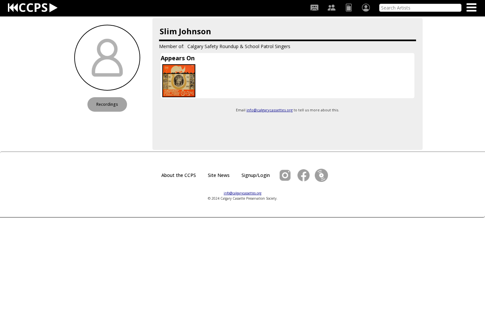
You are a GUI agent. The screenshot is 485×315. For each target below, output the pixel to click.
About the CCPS (178, 175)
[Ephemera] (349, 8)
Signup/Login (256, 175)
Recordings (107, 104)
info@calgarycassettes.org (269, 109)
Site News (219, 175)
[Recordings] (314, 8)
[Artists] (332, 8)
